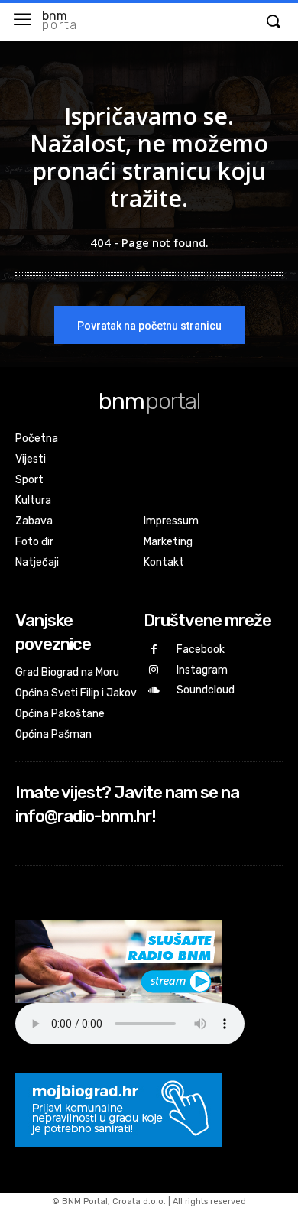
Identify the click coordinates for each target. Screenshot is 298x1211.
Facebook (201, 649)
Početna (36, 438)
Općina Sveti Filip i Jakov (76, 693)
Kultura (33, 500)
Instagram (202, 670)
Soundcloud (206, 689)
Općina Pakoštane (60, 713)
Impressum (171, 521)
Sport (29, 479)
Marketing (168, 541)
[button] (273, 22)
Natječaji (37, 562)
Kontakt (164, 562)
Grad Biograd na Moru (67, 672)
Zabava (34, 521)
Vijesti (30, 459)
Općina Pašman (53, 734)
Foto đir (34, 541)
